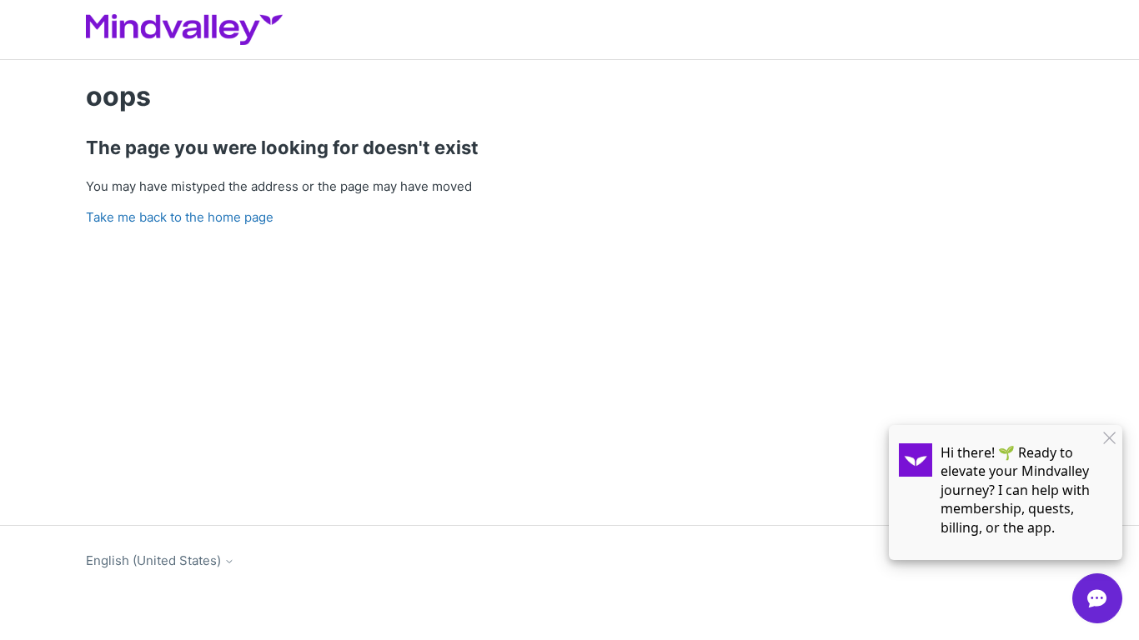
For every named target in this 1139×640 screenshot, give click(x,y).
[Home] (184, 29)
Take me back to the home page (179, 217)
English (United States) (155, 560)
